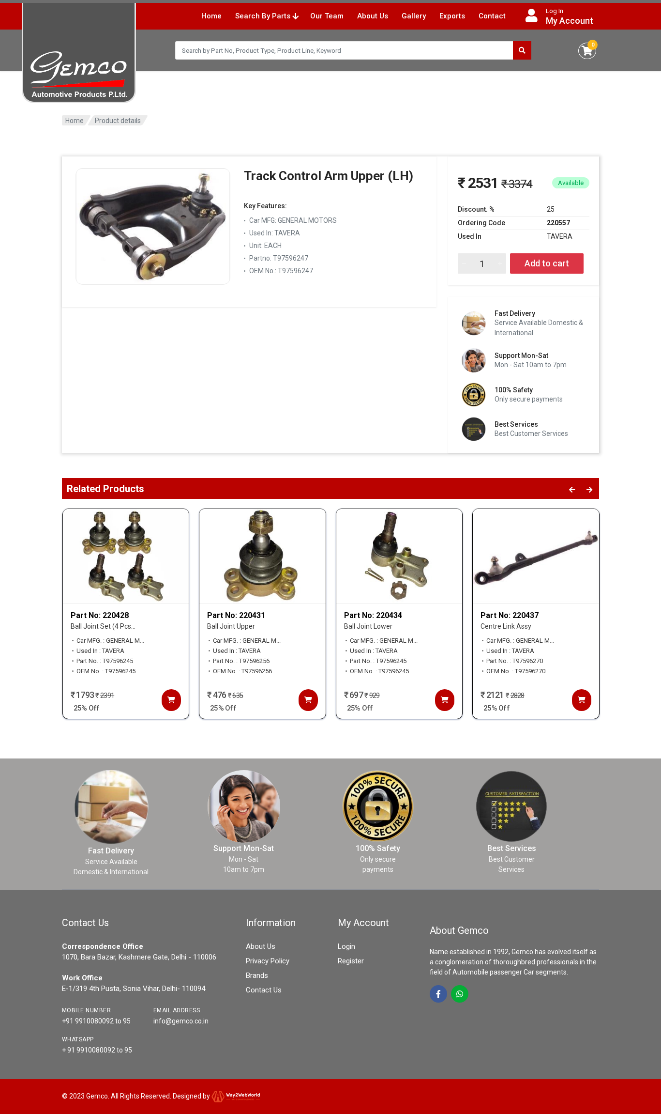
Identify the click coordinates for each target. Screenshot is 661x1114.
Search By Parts (263, 16)
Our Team (327, 16)
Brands (257, 975)
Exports (452, 16)
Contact (492, 16)
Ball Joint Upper (231, 626)
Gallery (414, 16)
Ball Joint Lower (368, 626)
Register (351, 961)
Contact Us (264, 990)
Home (211, 16)
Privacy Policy (267, 961)
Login (346, 946)
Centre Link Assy (506, 626)
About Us (372, 16)
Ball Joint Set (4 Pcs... (103, 626)
